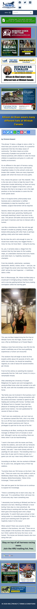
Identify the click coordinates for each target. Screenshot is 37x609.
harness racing (27, 542)
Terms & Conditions (27, 604)
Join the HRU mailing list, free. (18, 548)
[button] (18, 310)
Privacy (15, 604)
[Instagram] (30, 2)
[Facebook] (20, 2)
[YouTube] (20, 7)
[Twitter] (25, 2)
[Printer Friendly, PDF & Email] (18, 555)
